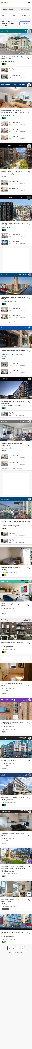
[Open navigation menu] (29, 2)
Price (3, 15)
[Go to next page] (23, 948)
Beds (14, 15)
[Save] (29, 16)
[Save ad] (29, 58)
